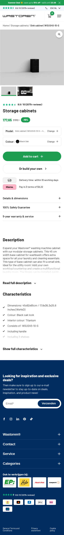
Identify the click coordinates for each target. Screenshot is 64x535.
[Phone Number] (46, 8)
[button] (32, 131)
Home (6, 25)
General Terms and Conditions (11, 529)
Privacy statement (36, 529)
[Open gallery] (59, 34)
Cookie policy (53, 529)
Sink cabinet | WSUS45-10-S (44, 25)
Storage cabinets (19, 25)
